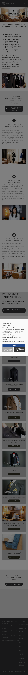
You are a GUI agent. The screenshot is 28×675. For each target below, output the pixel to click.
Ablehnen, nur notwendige (8, 350)
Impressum (20, 341)
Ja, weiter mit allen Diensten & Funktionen (19, 349)
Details (14, 345)
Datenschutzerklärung (8, 341)
